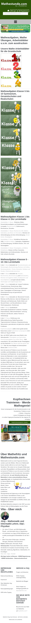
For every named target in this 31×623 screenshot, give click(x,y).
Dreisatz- (20, 273)
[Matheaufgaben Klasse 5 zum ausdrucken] (11, 107)
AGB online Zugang (6, 592)
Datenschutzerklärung (7, 576)
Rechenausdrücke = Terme (8, 269)
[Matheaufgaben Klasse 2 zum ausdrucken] (11, 66)
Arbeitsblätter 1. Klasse (7, 222)
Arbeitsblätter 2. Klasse (7, 231)
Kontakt (13, 553)
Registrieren (24, 11)
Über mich (3, 553)
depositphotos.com (21, 590)
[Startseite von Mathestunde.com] (8, 11)
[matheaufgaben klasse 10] (11, 178)
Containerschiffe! (12, 347)
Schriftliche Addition (9, 241)
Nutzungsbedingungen (7, 588)
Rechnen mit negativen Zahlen (9, 277)
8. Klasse (6, 297)
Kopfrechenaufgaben (6, 328)
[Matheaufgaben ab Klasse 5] (11, 205)
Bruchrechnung (13, 267)
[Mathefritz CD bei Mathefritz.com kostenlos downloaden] (15, 28)
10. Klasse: (7, 318)
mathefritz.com (22, 611)
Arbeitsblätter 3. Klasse (7, 239)
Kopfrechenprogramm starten (20, 422)
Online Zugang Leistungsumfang (21, 576)
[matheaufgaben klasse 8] (11, 148)
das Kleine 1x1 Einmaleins (15, 233)
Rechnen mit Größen (24, 267)
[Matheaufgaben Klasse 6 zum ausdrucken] (11, 121)
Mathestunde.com (12, 619)
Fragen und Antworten (22, 572)
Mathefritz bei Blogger (22, 581)
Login (14, 11)
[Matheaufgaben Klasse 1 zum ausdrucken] (11, 57)
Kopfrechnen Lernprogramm (19, 331)
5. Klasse (6, 265)
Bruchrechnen (4, 275)
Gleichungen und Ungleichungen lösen (11, 281)
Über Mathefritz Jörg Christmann (6, 584)
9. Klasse (6, 307)
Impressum (4, 579)
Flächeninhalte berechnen (13, 271)
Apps (8, 553)
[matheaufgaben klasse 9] (11, 164)
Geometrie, (19, 269)
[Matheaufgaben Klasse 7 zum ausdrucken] (11, 135)
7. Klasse (7, 284)
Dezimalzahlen (24, 275)
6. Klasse (6, 273)
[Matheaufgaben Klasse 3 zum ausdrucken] (11, 74)
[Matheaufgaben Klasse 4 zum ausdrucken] (11, 83)
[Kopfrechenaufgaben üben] (11, 191)
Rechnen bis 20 (11, 226)
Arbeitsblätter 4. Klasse (7, 248)
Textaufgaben (8, 237)
